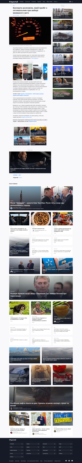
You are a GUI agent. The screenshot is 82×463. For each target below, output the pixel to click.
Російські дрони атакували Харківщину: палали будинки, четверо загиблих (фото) (62, 340)
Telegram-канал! (33, 121)
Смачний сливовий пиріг (38, 228)
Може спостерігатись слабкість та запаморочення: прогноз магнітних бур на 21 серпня (40, 341)
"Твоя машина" (34, 58)
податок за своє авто (27, 117)
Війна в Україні (49, 1)
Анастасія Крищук (16, 15)
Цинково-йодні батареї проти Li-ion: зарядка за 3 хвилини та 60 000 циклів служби (40, 240)
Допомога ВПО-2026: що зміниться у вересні (18, 339)
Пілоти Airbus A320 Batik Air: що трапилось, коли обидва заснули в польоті (19, 230)
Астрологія (34, 1)
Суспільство (27, 1)
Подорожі (39, 1)
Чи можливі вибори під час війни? (62, 429)
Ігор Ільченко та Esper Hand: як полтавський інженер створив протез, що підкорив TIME (62, 251)
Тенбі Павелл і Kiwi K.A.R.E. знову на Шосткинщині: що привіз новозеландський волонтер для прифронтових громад (62, 330)
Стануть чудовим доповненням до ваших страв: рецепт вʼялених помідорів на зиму (62, 230)
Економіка (21, 1)
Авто (14, 5)
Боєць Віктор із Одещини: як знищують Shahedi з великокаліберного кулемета (39, 319)
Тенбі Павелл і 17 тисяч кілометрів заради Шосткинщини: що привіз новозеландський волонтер (40, 251)
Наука (44, 1)
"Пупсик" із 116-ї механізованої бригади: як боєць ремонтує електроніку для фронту (18, 330)
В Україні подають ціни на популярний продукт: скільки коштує (61, 240)
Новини (20, 177)
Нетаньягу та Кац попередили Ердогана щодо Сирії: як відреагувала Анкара (41, 330)
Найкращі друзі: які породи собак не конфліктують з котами (18, 318)
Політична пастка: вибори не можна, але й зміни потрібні (17, 429)
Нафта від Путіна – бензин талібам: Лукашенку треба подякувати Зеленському (41, 430)
